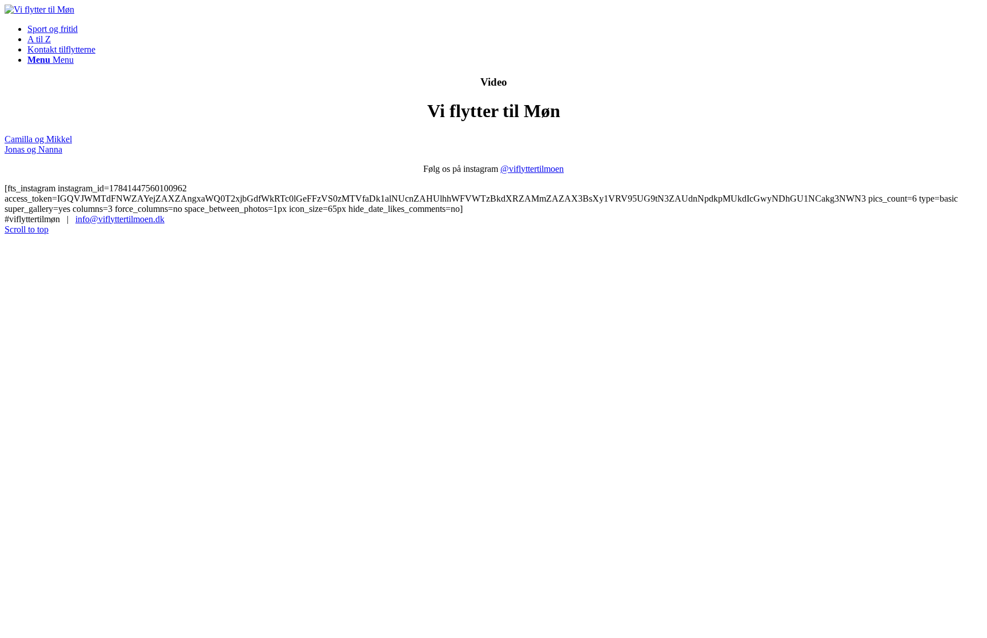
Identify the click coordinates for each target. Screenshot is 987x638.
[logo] (39, 9)
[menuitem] (504, 29)
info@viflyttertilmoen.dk (119, 219)
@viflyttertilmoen (532, 169)
